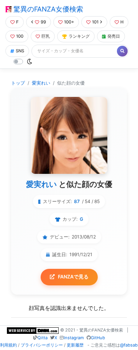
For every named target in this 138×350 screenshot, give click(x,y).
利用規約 (8, 345)
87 (77, 201)
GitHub (98, 337)
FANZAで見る (73, 277)
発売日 (113, 36)
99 (43, 22)
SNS (20, 50)
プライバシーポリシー (42, 345)
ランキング (79, 36)
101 (95, 22)
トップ (18, 83)
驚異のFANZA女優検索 (47, 9)
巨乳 (45, 36)
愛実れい (41, 83)
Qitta (43, 337)
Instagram (74, 337)
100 (19, 36)
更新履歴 (75, 345)
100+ (69, 22)
